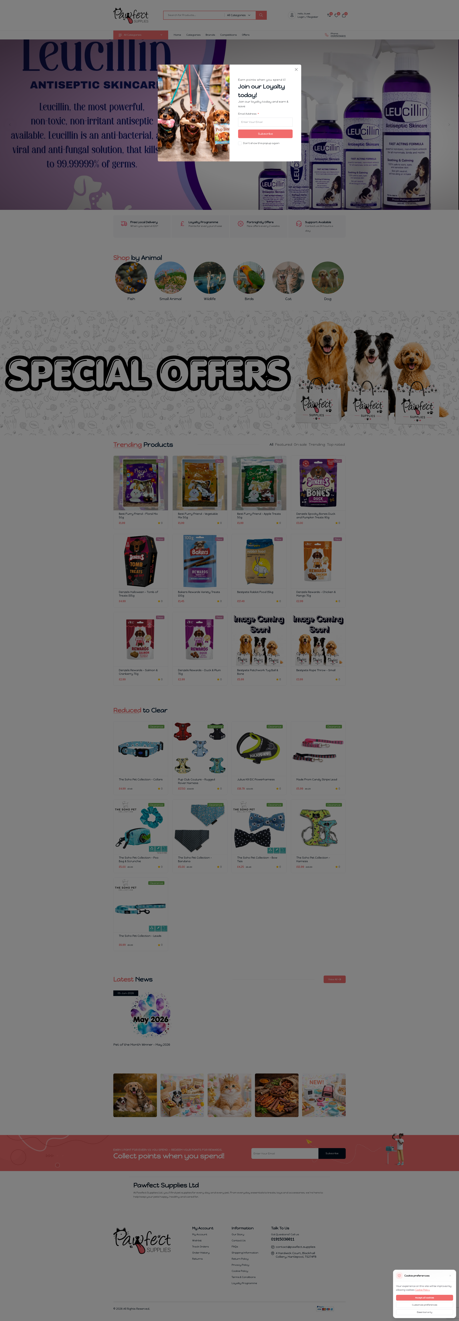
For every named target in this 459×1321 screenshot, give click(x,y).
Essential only (424, 1312)
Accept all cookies (424, 1297)
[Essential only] (450, 1275)
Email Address (247, 113)
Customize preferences (424, 1305)
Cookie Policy (422, 1290)
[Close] (296, 69)
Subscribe (265, 133)
